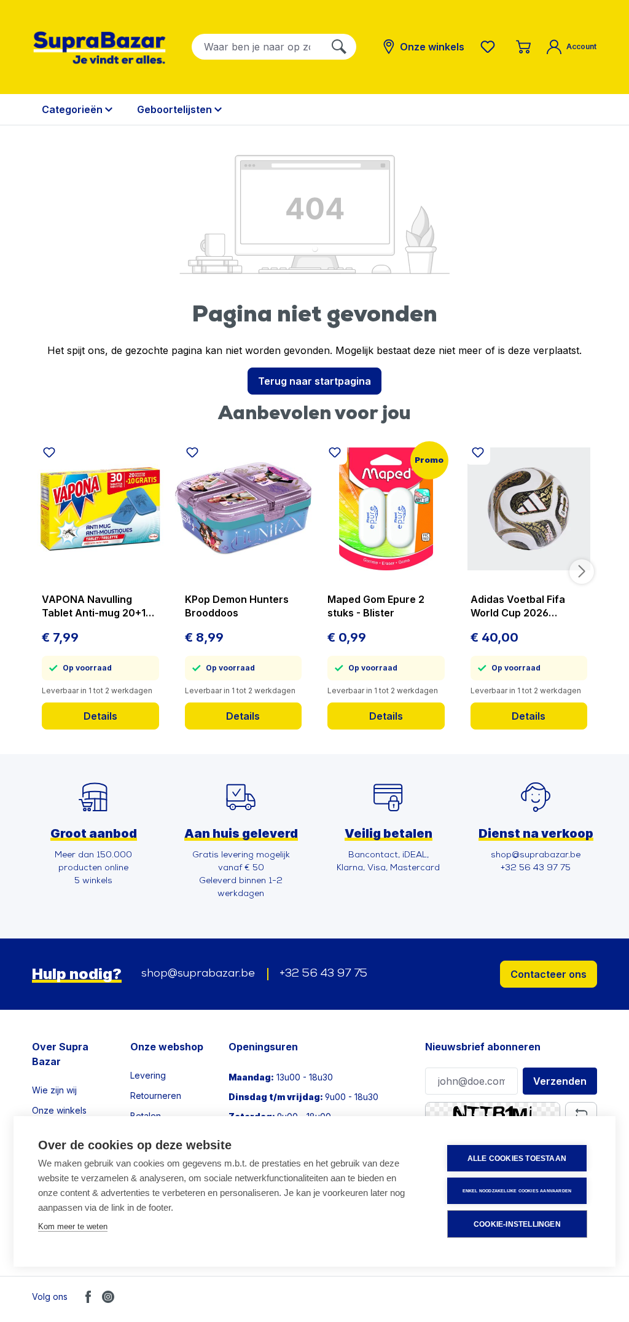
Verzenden (560, 1081)
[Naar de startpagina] (99, 48)
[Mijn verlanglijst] (490, 47)
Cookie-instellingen (517, 1224)
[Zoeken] (339, 47)
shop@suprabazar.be (198, 974)
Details (100, 716)
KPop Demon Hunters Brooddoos (237, 606)
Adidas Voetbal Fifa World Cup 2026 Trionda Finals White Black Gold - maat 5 (520, 606)
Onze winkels (59, 1110)
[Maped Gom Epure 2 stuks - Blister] (386, 509)
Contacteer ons (548, 974)
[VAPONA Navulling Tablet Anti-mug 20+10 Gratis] (100, 509)
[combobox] (257, 47)
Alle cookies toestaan (516, 1158)
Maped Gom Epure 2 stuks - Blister (375, 606)
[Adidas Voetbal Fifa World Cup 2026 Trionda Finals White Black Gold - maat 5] (529, 509)
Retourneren (155, 1095)
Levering (148, 1075)
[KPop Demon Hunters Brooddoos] (243, 509)
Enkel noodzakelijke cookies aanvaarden (517, 1191)
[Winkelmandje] (523, 47)
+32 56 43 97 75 (323, 974)
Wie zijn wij (54, 1090)
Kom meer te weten (72, 1226)
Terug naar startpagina (314, 381)
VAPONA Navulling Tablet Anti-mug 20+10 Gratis (97, 606)
